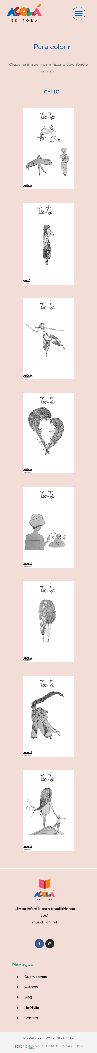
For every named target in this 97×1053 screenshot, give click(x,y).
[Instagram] (49, 943)
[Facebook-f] (39, 943)
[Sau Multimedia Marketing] (56, 1046)
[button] (78, 13)
